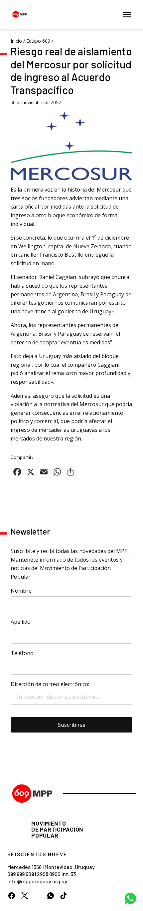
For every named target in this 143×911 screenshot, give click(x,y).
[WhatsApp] (50, 895)
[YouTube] (37, 895)
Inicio (16, 41)
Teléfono (22, 653)
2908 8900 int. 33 (56, 874)
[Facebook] (11, 895)
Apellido (21, 621)
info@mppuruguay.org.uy (37, 881)
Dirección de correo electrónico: (50, 684)
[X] (24, 895)
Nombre (21, 590)
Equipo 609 (38, 41)
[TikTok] (63, 895)
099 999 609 (20, 874)
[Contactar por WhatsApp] (130, 898)
